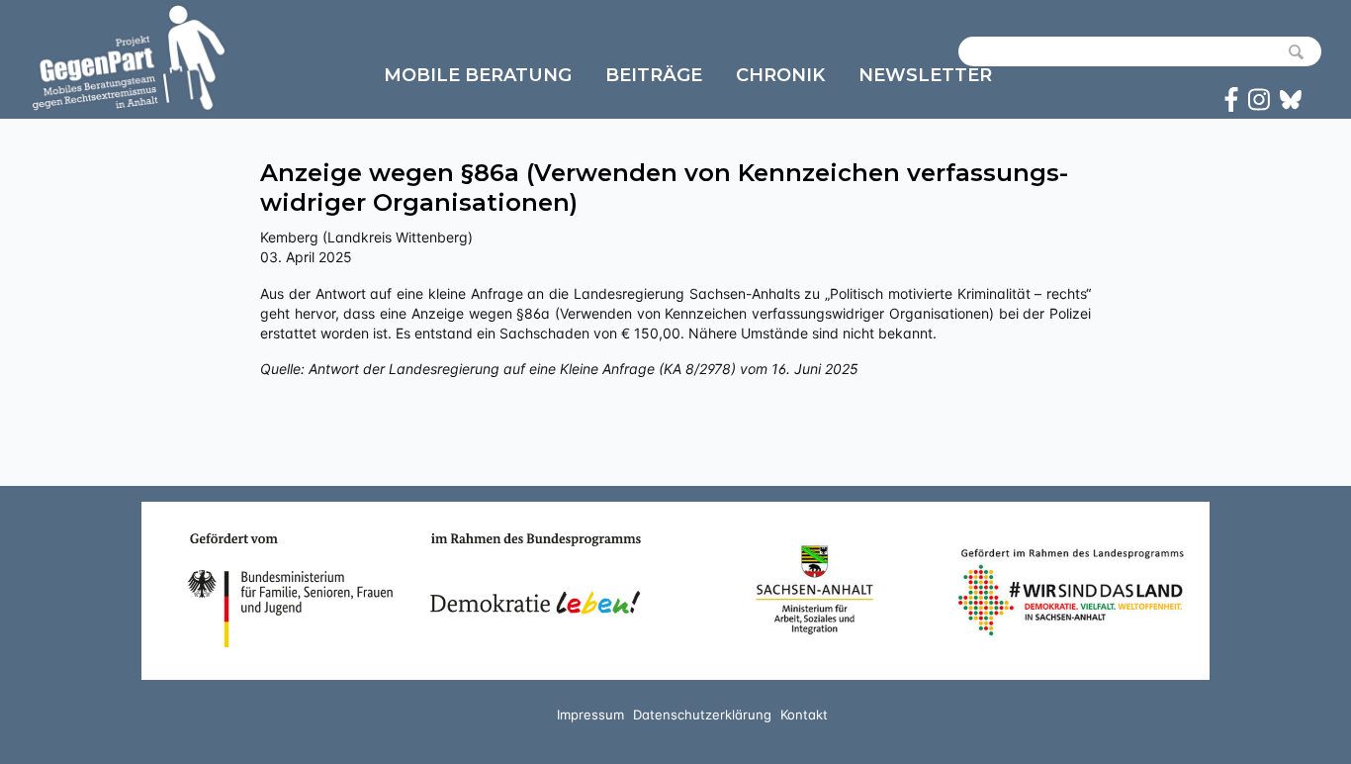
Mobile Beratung (478, 75)
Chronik (780, 75)
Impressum (590, 714)
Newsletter (925, 75)
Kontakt (804, 714)
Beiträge (653, 75)
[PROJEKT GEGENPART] (128, 57)
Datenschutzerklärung (702, 714)
